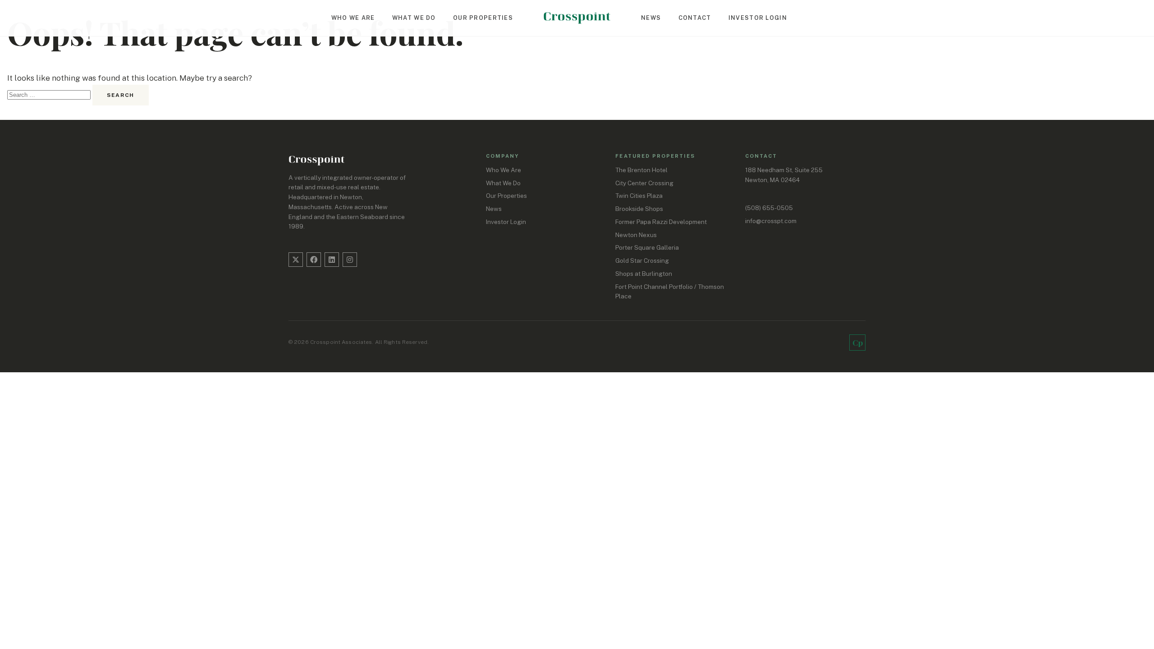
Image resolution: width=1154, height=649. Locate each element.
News (651, 17)
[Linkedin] (332, 259)
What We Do (414, 17)
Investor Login (757, 17)
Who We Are (353, 17)
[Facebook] (314, 259)
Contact (694, 17)
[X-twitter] (295, 259)
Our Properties (483, 17)
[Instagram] (350, 259)
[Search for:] (49, 94)
